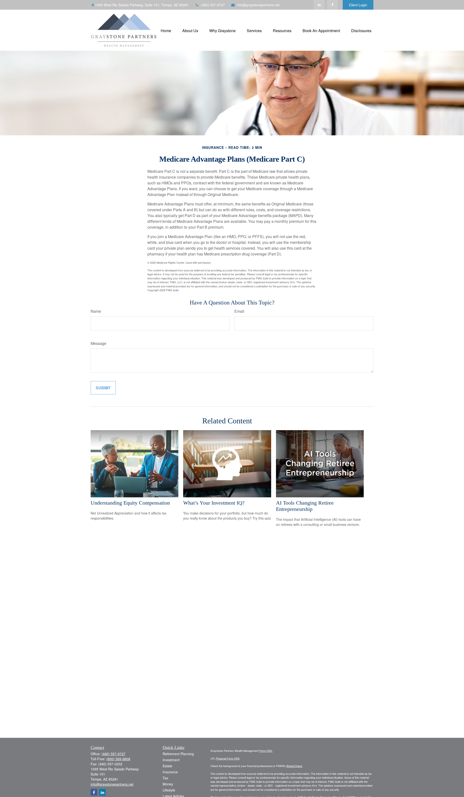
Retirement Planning (178, 753)
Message (98, 343)
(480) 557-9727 (213, 4)
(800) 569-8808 (118, 758)
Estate (167, 765)
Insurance (170, 771)
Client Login (358, 4)
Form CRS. (266, 751)
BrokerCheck (294, 766)
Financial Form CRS (227, 758)
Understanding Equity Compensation (130, 503)
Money (168, 784)
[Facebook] (332, 5)
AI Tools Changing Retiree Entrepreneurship (305, 506)
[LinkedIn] (319, 5)
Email (239, 311)
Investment (171, 759)
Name (96, 311)
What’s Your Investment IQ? (214, 503)
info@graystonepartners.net (258, 4)
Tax (165, 777)
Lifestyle (169, 790)
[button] (166, 30)
